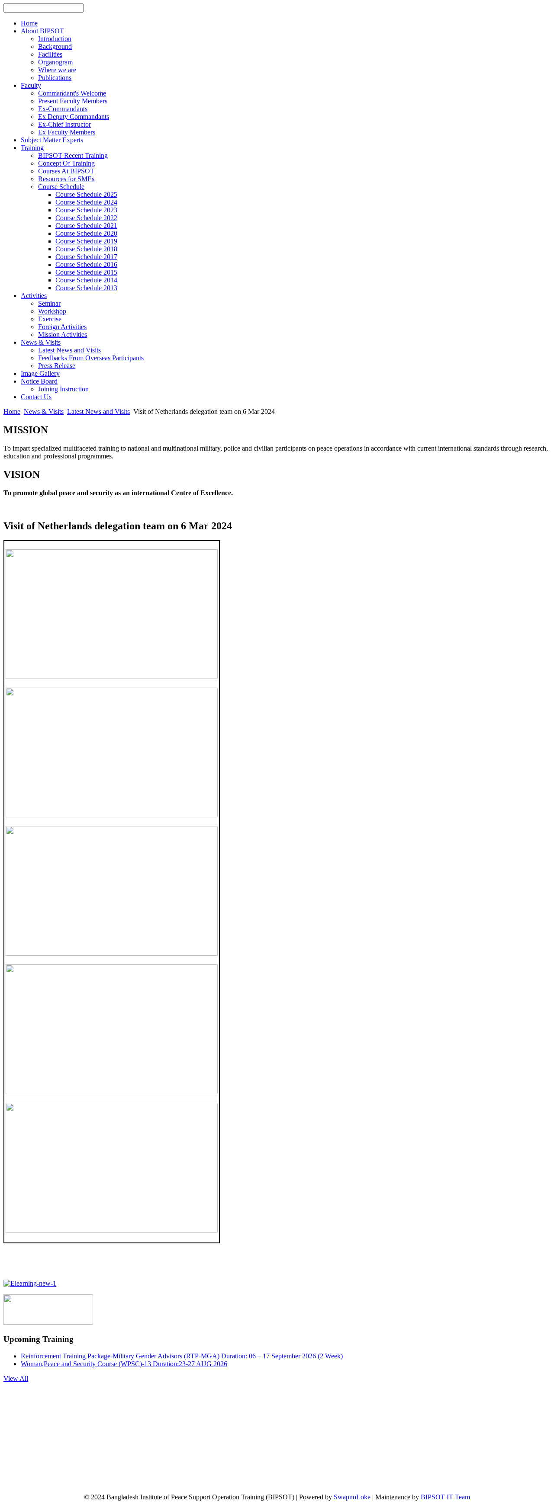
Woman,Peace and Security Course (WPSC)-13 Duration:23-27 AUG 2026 (124, 1363)
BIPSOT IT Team (445, 1497)
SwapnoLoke (352, 1497)
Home (11, 411)
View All (15, 1378)
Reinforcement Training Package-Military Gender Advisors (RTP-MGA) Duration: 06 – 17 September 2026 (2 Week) (182, 1356)
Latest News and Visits (98, 411)
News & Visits (44, 411)
